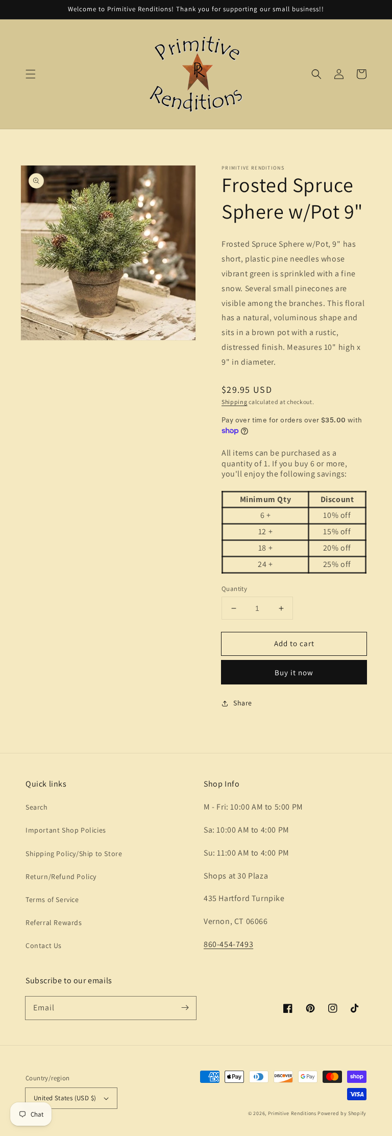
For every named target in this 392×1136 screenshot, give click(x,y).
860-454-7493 (228, 944)
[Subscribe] (185, 1008)
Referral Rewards (54, 922)
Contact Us (44, 945)
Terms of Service (52, 899)
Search (37, 807)
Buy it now (294, 672)
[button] (30, 74)
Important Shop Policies (66, 830)
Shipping (235, 402)
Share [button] (242, 702)
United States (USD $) (65, 1098)
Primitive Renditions (292, 1113)
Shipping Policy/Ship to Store (74, 853)
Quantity (234, 588)
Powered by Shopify (341, 1113)
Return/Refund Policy (61, 876)
